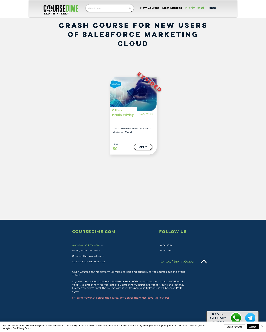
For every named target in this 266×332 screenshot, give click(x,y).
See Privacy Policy (22, 328)
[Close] (262, 327)
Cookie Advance (234, 326)
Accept (252, 326)
